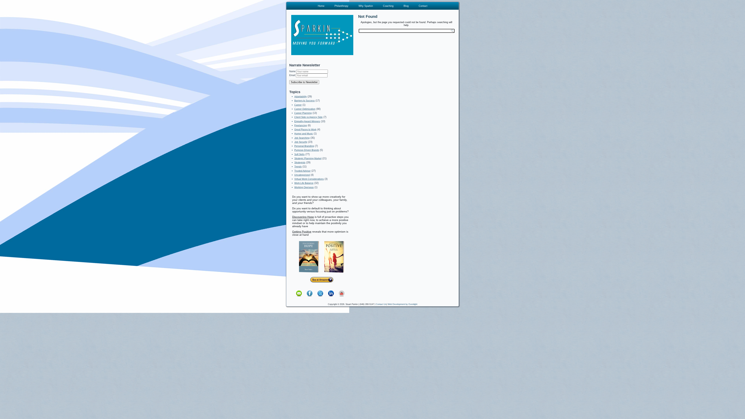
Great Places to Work (305, 129)
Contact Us (381, 304)
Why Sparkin (366, 5)
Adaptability (300, 96)
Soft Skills (299, 154)
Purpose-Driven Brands (306, 150)
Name (292, 71)
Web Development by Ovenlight (402, 304)
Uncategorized (302, 175)
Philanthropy (341, 5)
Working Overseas (304, 187)
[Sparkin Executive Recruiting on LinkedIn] (331, 297)
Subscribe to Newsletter (304, 82)
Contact (423, 5)
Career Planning (303, 113)
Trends (298, 166)
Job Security (300, 142)
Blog (406, 5)
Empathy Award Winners (307, 121)
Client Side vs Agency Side (308, 117)
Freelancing (300, 125)
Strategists (299, 162)
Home (321, 5)
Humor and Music (303, 133)
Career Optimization (304, 109)
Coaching (388, 5)
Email (292, 75)
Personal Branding (304, 146)
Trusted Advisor (302, 171)
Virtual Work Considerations (309, 179)
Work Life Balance (304, 183)
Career (298, 105)
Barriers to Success (304, 100)
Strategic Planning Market (307, 158)
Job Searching (302, 138)
